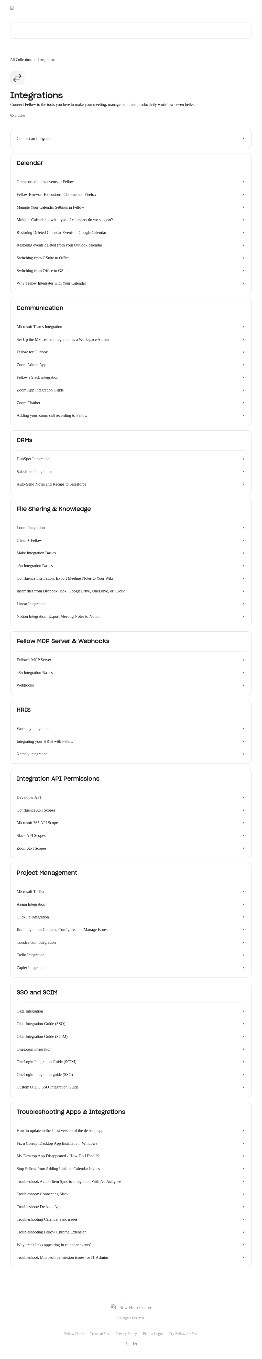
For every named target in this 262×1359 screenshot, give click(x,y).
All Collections (21, 60)
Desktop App (189, 8)
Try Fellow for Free (183, 1334)
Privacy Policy (126, 1334)
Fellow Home (74, 1334)
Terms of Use (100, 1334)
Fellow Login (153, 1334)
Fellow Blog (214, 8)
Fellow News (239, 8)
